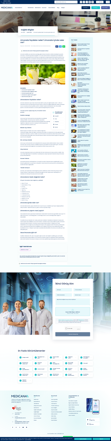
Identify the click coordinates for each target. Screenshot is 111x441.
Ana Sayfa (23, 32)
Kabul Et (101, 439)
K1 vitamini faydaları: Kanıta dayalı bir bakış (84, 160)
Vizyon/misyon (54, 401)
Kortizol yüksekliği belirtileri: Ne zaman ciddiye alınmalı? (84, 121)
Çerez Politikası (28, 439)
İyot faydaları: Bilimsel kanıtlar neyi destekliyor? (83, 151)
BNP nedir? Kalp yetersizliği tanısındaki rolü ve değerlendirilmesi (84, 126)
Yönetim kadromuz (55, 405)
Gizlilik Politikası (72, 409)
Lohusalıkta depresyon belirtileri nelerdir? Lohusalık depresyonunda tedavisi (84, 175)
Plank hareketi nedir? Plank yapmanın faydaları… (84, 44)
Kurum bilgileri (54, 407)
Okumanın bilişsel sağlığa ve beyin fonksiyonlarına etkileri (84, 79)
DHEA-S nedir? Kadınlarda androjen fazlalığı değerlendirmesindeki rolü (83, 101)
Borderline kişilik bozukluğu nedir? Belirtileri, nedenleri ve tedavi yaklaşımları (84, 116)
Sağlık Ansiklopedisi (37, 409)
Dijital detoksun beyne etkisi (84, 106)
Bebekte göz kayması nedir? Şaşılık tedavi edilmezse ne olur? (84, 146)
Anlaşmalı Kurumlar (38, 405)
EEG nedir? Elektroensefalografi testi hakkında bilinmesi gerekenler (83, 84)
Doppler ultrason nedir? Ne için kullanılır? (84, 190)
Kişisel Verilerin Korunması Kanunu (65, 319)
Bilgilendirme (81, 319)
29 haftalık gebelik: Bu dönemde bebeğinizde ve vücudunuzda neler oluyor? (84, 54)
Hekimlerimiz (36, 407)
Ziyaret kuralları (54, 409)
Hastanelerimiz (37, 401)
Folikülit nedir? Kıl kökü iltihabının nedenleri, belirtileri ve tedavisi (83, 180)
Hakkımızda (36, 399)
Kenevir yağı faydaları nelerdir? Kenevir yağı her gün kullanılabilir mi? (83, 59)
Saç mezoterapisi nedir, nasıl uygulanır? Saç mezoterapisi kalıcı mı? (84, 136)
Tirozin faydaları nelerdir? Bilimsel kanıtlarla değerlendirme (83, 69)
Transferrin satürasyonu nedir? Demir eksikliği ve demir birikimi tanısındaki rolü (83, 90)
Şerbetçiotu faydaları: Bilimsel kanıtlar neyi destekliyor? (83, 165)
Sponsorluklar (54, 418)
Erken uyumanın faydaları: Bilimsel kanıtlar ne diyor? (84, 170)
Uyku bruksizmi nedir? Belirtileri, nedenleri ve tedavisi (82, 185)
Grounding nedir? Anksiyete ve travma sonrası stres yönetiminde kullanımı (84, 111)
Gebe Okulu (53, 416)
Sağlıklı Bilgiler (29, 32)
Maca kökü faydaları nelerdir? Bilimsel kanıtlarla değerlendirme (84, 74)
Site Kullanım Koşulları (73, 400)
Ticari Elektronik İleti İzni (73, 413)
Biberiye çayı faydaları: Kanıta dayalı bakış (83, 64)
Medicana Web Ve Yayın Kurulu (75, 411)
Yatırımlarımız (54, 403)
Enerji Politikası (54, 420)
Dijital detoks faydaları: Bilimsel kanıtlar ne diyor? (83, 155)
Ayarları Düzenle (83, 439)
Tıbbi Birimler (36, 403)
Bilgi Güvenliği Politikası (73, 402)
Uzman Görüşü (37, 416)
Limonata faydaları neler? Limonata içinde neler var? (44, 32)
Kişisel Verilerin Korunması (74, 405)
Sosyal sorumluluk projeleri (56, 411)
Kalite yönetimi (54, 414)
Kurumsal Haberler (37, 418)
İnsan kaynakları (54, 399)
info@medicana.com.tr (20, 418)
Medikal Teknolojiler (38, 414)
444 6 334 (17, 414)
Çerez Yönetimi (72, 415)
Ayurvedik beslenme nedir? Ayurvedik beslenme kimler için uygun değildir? (84, 131)
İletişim (35, 420)
